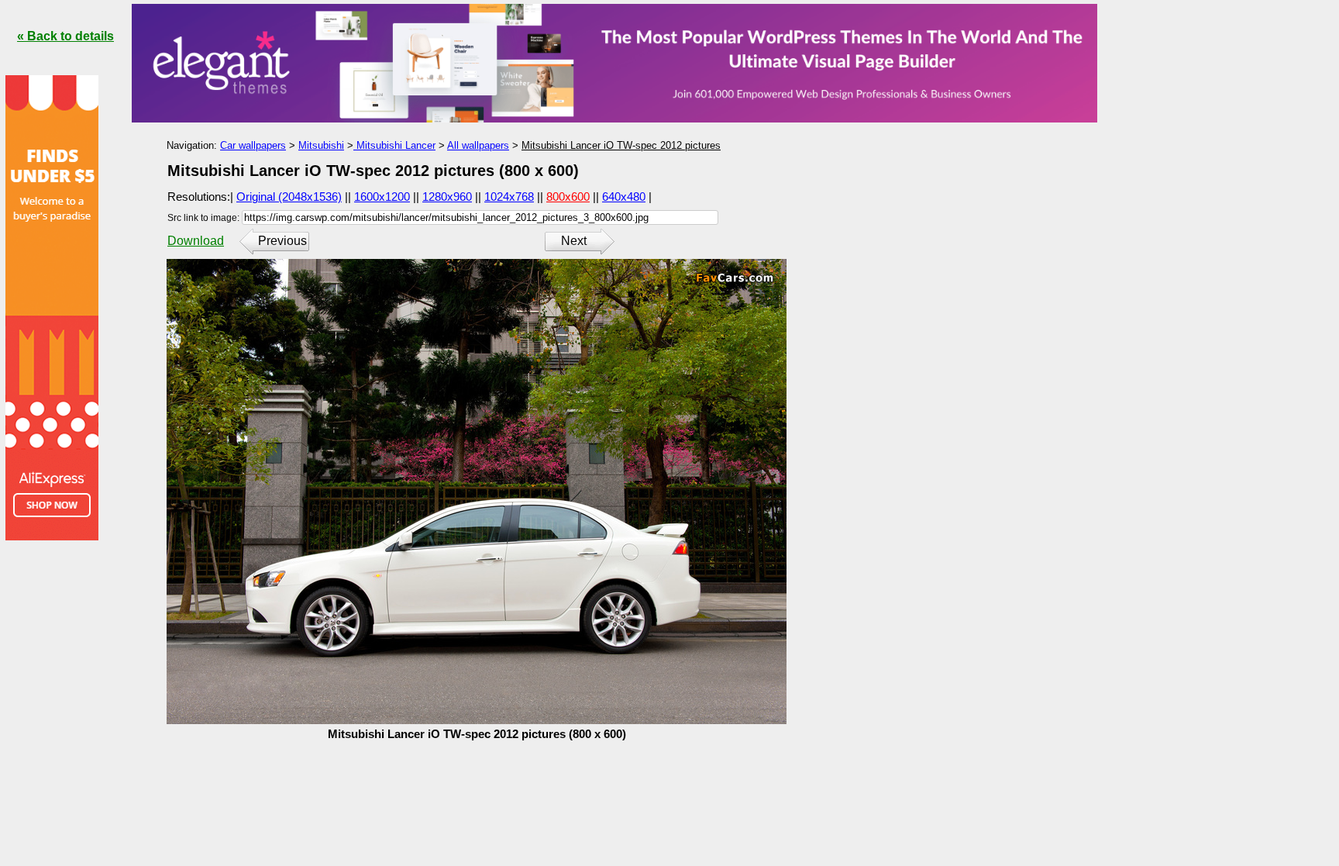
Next (574, 240)
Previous (282, 240)
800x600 (568, 196)
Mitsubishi (321, 145)
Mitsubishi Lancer (394, 145)
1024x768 (509, 196)
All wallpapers (478, 145)
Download (195, 240)
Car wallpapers (253, 145)
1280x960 (447, 196)
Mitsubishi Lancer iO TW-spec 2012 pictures (621, 145)
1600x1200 (382, 196)
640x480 (623, 196)
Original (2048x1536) (289, 196)
